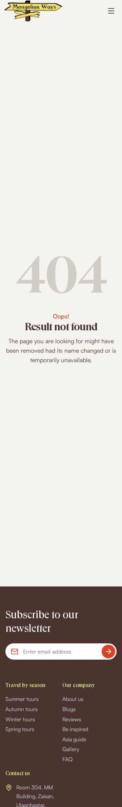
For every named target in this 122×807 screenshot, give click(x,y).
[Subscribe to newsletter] (108, 651)
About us (72, 699)
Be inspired (75, 729)
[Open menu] (111, 11)
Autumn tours (21, 709)
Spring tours (19, 729)
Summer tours (22, 699)
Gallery (70, 749)
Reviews (71, 719)
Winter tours (20, 719)
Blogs (69, 709)
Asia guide (74, 739)
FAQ (67, 759)
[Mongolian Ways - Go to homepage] (33, 11)
